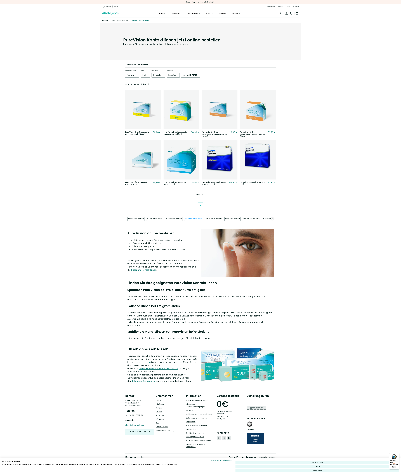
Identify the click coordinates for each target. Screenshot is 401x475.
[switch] (394, 467)
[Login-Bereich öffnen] (286, 13)
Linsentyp (170, 71)
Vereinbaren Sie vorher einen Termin (158, 368)
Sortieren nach (130, 71)
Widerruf (189, 410)
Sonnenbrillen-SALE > (207, 2)
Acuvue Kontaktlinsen (154, 218)
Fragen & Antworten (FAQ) (197, 400)
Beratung (235, 13)
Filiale (116, 6)
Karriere (296, 6)
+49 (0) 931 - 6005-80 (134, 415)
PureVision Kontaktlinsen (193, 218)
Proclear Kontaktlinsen (251, 218)
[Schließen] (397, 2)
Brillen (161, 13)
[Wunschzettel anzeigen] (291, 13)
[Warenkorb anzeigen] (296, 13)
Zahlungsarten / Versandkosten (199, 414)
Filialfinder (160, 404)
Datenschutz (191, 429)
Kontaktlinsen (193, 13)
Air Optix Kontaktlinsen (214, 218)
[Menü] (397, 454)
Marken (208, 13)
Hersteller (155, 71)
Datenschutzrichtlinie (217, 460)
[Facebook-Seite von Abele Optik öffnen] (219, 438)
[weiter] (272, 218)
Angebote (222, 13)
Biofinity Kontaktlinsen (174, 218)
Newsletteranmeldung (165, 430)
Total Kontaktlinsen (270, 218)
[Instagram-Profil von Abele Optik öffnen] (224, 438)
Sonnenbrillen (176, 13)
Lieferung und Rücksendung (197, 418)
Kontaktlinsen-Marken (120, 20)
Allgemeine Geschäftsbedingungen (195, 405)
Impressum (190, 421)
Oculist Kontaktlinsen (136, 218)
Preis (142, 71)
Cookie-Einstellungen (195, 433)
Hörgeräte (271, 6)
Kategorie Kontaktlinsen (143, 269)
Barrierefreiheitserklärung (196, 425)
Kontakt (159, 400)
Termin (108, 6)
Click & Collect (162, 427)
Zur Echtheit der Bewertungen (198, 440)
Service (280, 6)
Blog (288, 6)
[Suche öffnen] (281, 13)
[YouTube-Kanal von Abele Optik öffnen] (229, 438)
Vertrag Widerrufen (140, 432)
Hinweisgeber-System (195, 437)
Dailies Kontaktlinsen (232, 218)
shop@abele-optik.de (134, 425)
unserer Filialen (143, 362)
